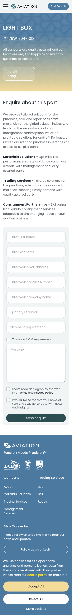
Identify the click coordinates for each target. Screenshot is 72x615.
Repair (42, 502)
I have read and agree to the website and (37, 391)
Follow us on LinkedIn (36, 549)
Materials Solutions (17, 494)
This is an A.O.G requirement (32, 339)
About (8, 487)
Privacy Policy (43, 393)
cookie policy (37, 575)
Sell (40, 494)
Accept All (36, 586)
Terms (22, 393)
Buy (40, 487)
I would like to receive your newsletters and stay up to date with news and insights (37, 403)
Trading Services (15, 502)
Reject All (36, 599)
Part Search (58, 6)
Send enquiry (36, 418)
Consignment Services (13, 511)
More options (36, 609)
